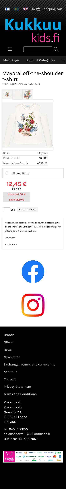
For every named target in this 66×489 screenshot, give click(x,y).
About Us (10, 372)
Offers (8, 342)
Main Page (11, 60)
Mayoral (42, 152)
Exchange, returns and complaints (29, 364)
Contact (10, 379)
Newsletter (12, 357)
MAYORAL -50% (25, 83)
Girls (37, 83)
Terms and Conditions (20, 394)
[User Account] (33, 9)
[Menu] (63, 60)
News (8, 349)
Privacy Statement (17, 386)
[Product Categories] (10, 49)
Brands (9, 335)
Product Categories (41, 60)
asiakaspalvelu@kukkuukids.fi (27, 434)
